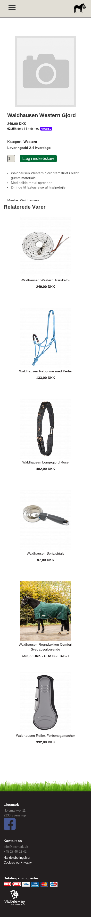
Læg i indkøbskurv (38, 158)
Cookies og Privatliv (18, 862)
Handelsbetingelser (17, 857)
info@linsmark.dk (16, 846)
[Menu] (12, 7)
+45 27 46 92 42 (15, 851)
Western (30, 142)
